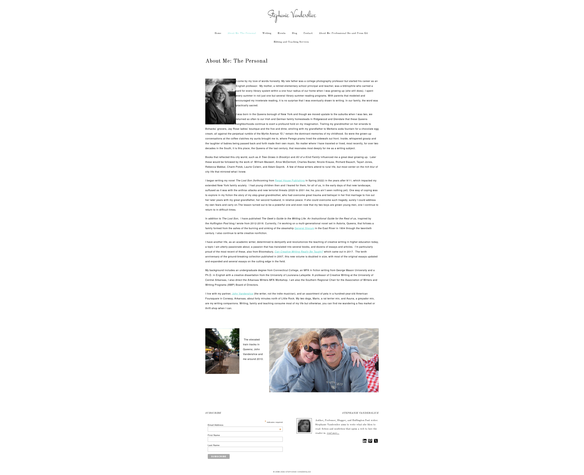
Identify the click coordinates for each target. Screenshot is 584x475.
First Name (214, 435)
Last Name (214, 445)
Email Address (244, 425)
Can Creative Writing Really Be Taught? (299, 251)
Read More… (333, 433)
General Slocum (304, 228)
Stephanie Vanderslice (292, 15)
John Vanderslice (242, 293)
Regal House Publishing (290, 180)
